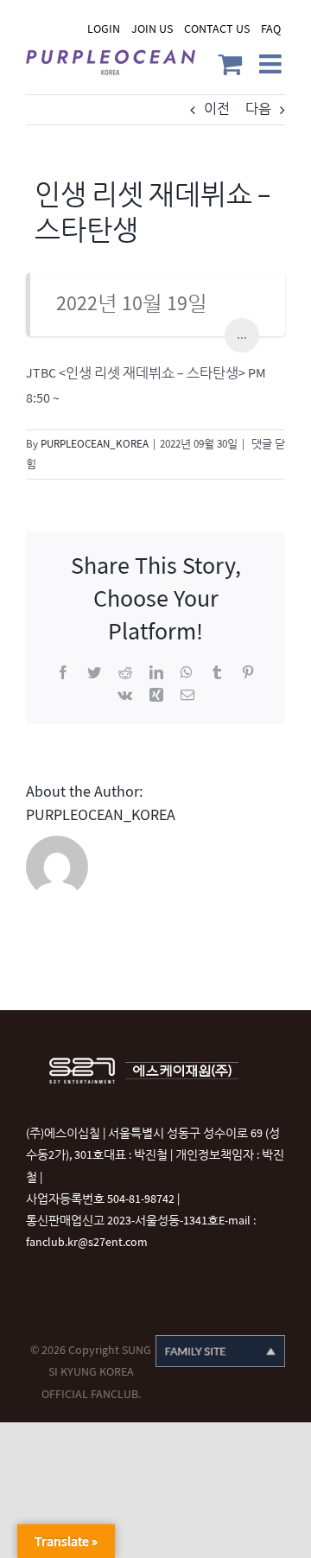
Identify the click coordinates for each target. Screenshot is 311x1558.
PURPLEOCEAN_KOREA (95, 444)
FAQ (271, 29)
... (242, 335)
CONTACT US (217, 29)
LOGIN (103, 29)
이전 (217, 109)
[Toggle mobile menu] (272, 64)
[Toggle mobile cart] (230, 64)
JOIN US (152, 29)
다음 (258, 109)
